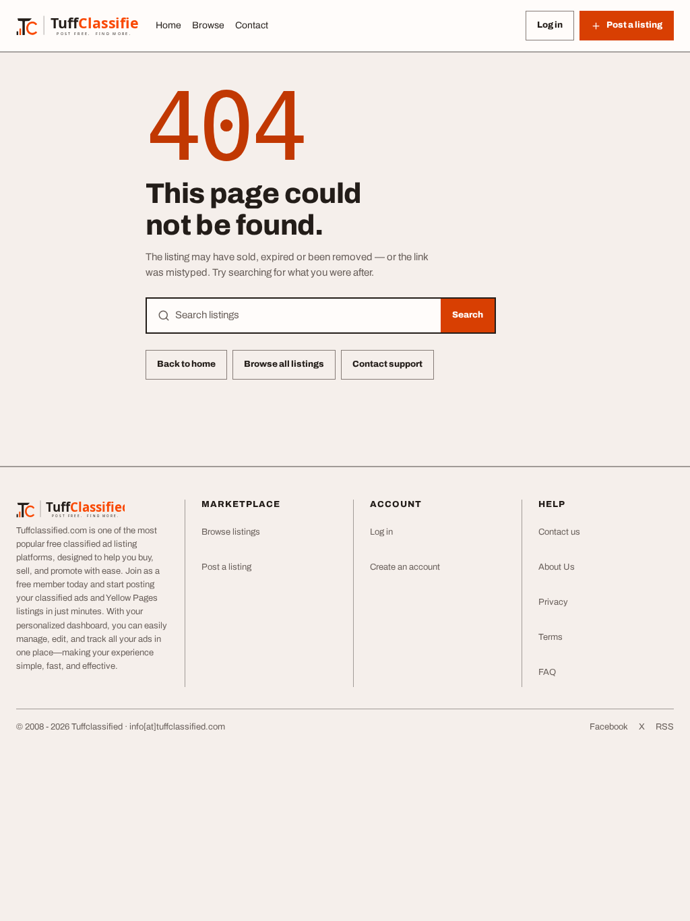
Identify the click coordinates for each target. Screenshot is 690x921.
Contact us (559, 532)
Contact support (387, 364)
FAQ (547, 672)
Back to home (186, 364)
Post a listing (226, 567)
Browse (208, 25)
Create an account (405, 567)
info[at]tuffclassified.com (177, 727)
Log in (550, 25)
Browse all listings (284, 364)
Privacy (553, 602)
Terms (550, 637)
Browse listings (230, 532)
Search (467, 315)
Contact (251, 25)
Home (168, 25)
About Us (556, 567)
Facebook (609, 727)
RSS (665, 727)
